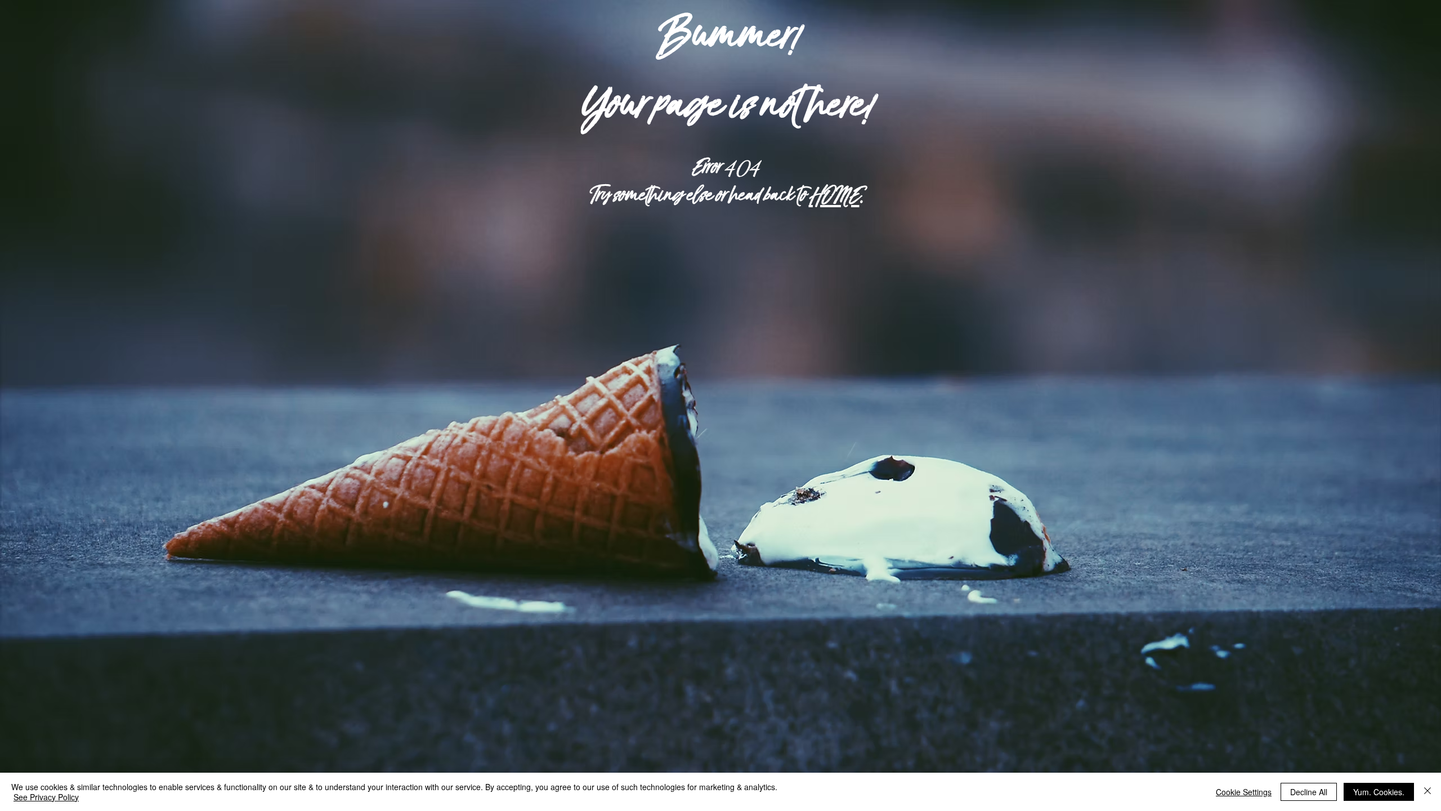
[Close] (1427, 792)
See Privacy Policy (46, 797)
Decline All (1308, 791)
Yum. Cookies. (1378, 791)
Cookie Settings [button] (1244, 791)
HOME (833, 196)
